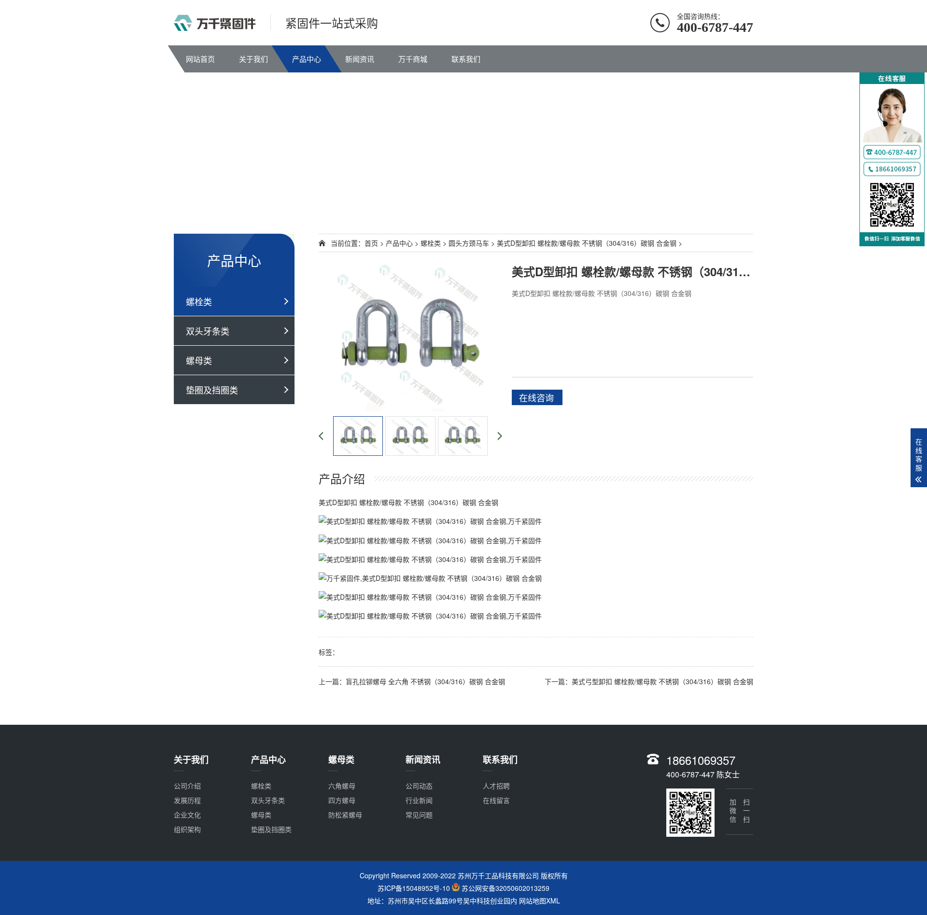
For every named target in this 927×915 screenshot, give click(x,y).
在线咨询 (536, 397)
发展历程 (187, 800)
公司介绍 (187, 785)
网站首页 (200, 59)
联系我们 (465, 59)
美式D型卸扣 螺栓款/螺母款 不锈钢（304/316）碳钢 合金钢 (586, 243)
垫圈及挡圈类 (212, 389)
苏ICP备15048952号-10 (414, 888)
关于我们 (253, 59)
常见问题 (419, 814)
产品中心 (306, 59)
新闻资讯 (359, 59)
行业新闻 (419, 800)
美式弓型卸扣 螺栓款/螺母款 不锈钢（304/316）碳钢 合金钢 (662, 681)
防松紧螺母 (345, 814)
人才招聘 (496, 785)
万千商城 (412, 59)
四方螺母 (341, 800)
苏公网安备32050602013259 (505, 888)
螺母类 (199, 360)
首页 (371, 243)
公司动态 (419, 785)
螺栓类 (199, 301)
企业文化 (187, 814)
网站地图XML (539, 900)
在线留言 (496, 800)
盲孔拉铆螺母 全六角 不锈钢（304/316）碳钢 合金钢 (425, 681)
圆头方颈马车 (469, 243)
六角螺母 (341, 785)
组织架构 (187, 829)
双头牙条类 (207, 330)
